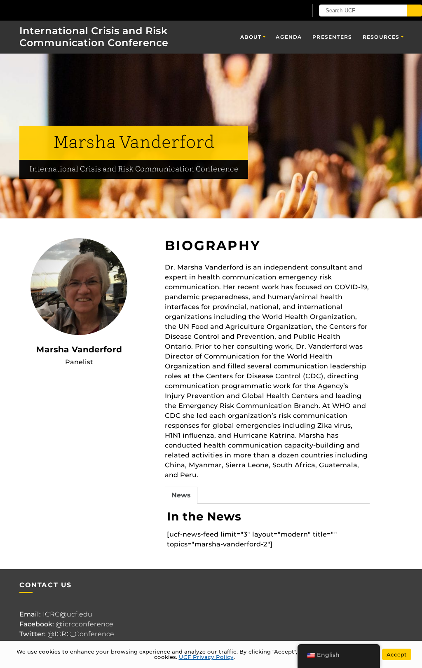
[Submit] (414, 10)
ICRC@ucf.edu (67, 614)
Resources (381, 37)
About (250, 37)
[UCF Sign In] (281, 11)
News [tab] (181, 495)
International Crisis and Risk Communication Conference (93, 37)
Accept (397, 654)
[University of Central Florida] (61, 10)
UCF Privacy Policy (206, 657)
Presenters (332, 37)
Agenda (289, 37)
